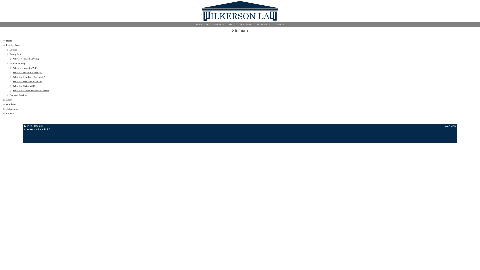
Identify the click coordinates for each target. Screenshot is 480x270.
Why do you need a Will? (25, 68)
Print (29, 126)
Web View (450, 126)
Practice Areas (13, 45)
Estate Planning (17, 63)
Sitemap (38, 126)
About (9, 99)
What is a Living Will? (24, 86)
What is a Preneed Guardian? (27, 81)
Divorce (13, 49)
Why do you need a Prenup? (26, 59)
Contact (10, 113)
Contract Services (18, 95)
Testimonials (12, 109)
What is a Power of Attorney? (27, 72)
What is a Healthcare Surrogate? (29, 77)
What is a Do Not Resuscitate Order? (31, 90)
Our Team (11, 104)
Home (9, 40)
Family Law (15, 54)
